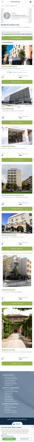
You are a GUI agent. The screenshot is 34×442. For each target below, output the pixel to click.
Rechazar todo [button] (24, 439)
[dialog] (17, 433)
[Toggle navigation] (3, 1)
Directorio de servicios (10, 377)
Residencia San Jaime (8, 349)
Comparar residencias (10, 382)
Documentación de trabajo (11, 391)
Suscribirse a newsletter (11, 410)
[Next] (29, 15)
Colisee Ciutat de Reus (8, 146)
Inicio (3, 5)
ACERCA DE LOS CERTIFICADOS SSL (17, 419)
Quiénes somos (9, 405)
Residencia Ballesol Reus (9, 66)
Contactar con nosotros (10, 407)
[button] (17, 424)
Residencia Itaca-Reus (8, 289)
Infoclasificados (8, 396)
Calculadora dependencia (11, 378)
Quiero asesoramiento (17, 38)
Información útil (8, 385)
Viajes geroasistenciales (11, 401)
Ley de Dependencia (10, 380)
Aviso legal (7, 409)
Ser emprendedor (9, 389)
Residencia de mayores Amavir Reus (13, 195)
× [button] (32, 426)
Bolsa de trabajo (9, 398)
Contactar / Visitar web (17, 81)
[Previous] (3, 15)
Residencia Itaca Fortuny (9, 235)
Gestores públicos (9, 399)
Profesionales (8, 394)
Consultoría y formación (11, 412)
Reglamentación (9, 393)
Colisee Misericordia (8, 108)
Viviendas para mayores (11, 383)
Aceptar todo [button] (9, 439)
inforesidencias (15, 1)
